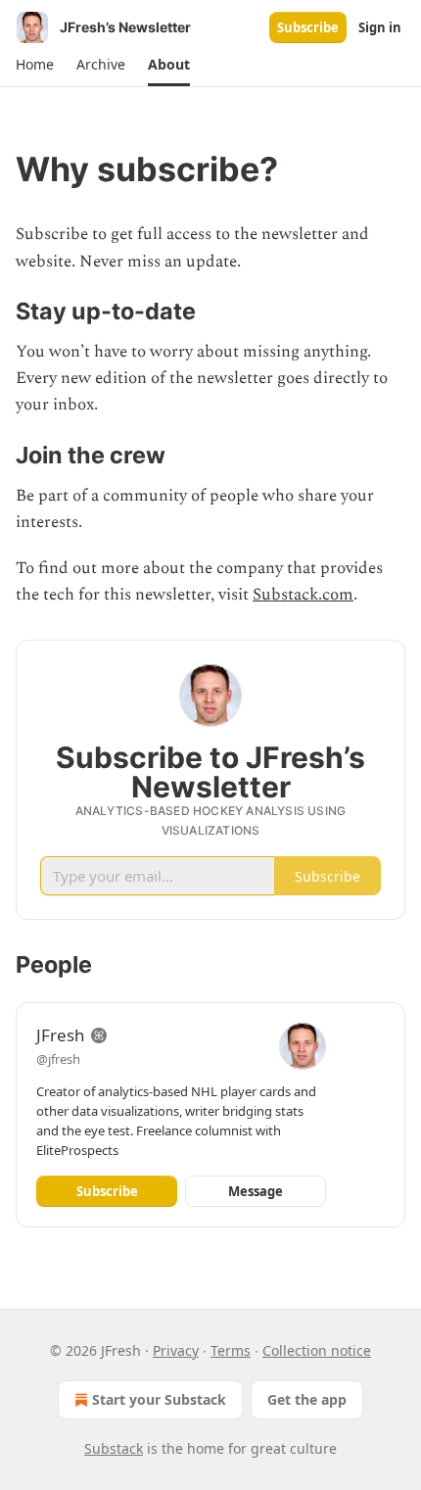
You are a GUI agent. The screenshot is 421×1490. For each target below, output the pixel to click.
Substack (113, 1448)
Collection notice (316, 1350)
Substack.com (303, 594)
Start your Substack (159, 1399)
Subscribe (308, 27)
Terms (230, 1350)
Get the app (307, 1399)
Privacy (176, 1350)
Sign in (379, 27)
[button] (34, 64)
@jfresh (58, 1059)
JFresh (60, 1035)
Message (255, 1191)
